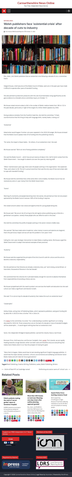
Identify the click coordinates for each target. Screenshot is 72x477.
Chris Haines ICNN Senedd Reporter (14, 31)
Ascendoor (49, 474)
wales (38, 364)
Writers (55, 364)
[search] (68, 11)
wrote (44, 340)
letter (8, 321)
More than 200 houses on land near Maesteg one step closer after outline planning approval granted (35, 400)
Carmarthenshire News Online (36, 3)
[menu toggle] (8, 10)
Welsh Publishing (46, 364)
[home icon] (4, 11)
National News (8, 20)
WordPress (64, 474)
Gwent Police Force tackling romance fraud (59, 394)
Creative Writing (23, 364)
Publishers (32, 364)
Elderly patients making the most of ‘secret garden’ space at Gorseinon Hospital (12, 401)
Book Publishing (12, 364)
